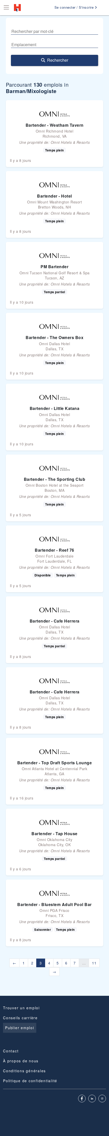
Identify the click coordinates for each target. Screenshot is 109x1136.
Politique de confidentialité (30, 1080)
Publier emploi (19, 1027)
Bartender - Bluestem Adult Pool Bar (54, 904)
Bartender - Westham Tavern (55, 125)
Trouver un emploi (21, 1007)
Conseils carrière (20, 1017)
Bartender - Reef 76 (54, 550)
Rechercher (57, 60)
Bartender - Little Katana (55, 408)
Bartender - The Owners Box (54, 337)
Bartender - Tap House (54, 833)
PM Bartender (54, 266)
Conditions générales (24, 1070)
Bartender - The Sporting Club (54, 479)
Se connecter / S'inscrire (75, 7)
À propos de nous (21, 1060)
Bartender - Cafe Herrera (55, 621)
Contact (11, 1050)
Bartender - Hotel (54, 196)
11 (94, 962)
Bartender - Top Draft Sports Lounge (54, 763)
